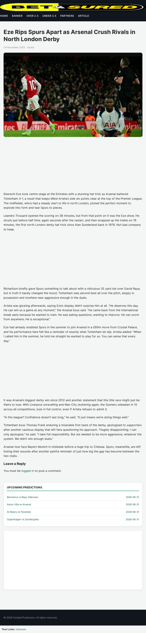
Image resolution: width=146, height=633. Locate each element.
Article (83, 15)
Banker (17, 15)
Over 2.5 (32, 15)
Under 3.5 (49, 15)
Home (4, 15)
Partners (67, 15)
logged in (27, 471)
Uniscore (21, 629)
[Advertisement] (73, 165)
